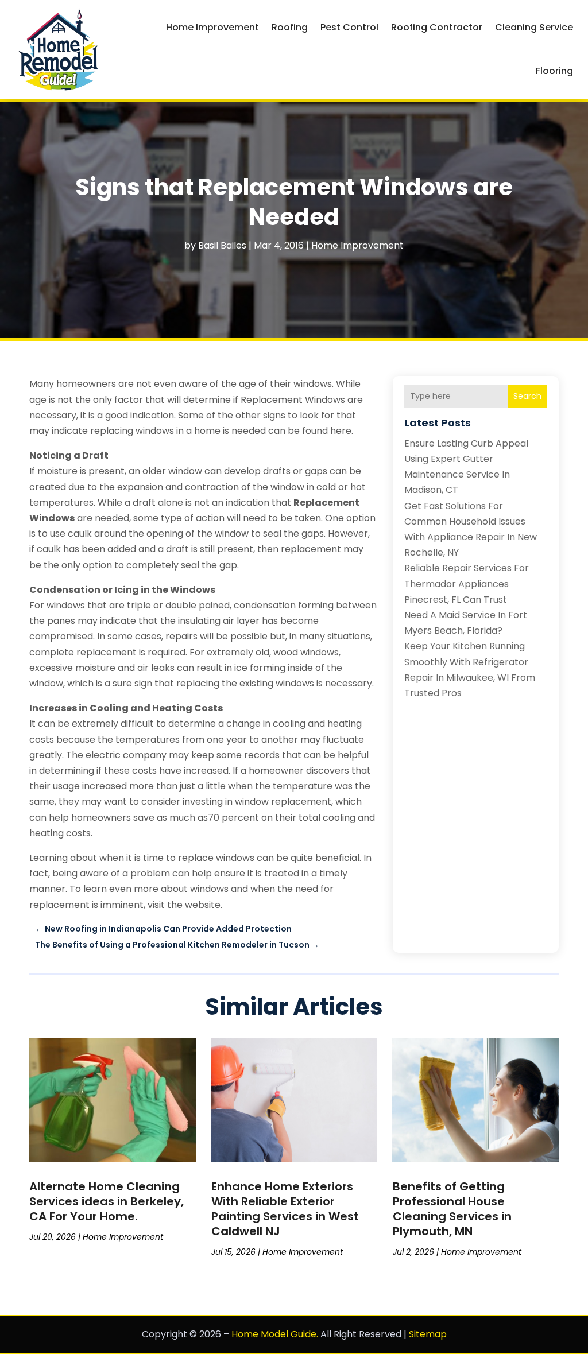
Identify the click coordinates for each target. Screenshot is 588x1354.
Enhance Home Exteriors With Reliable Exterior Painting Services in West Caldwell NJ (285, 1208)
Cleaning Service (534, 27)
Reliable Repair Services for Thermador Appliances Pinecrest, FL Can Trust (466, 583)
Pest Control (349, 27)
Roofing (290, 27)
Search (527, 396)
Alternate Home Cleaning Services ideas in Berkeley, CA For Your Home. (106, 1201)
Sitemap (428, 1334)
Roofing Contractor (436, 27)
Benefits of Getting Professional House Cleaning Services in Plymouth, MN (452, 1208)
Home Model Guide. (274, 1334)
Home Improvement (212, 27)
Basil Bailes (222, 245)
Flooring (554, 70)
